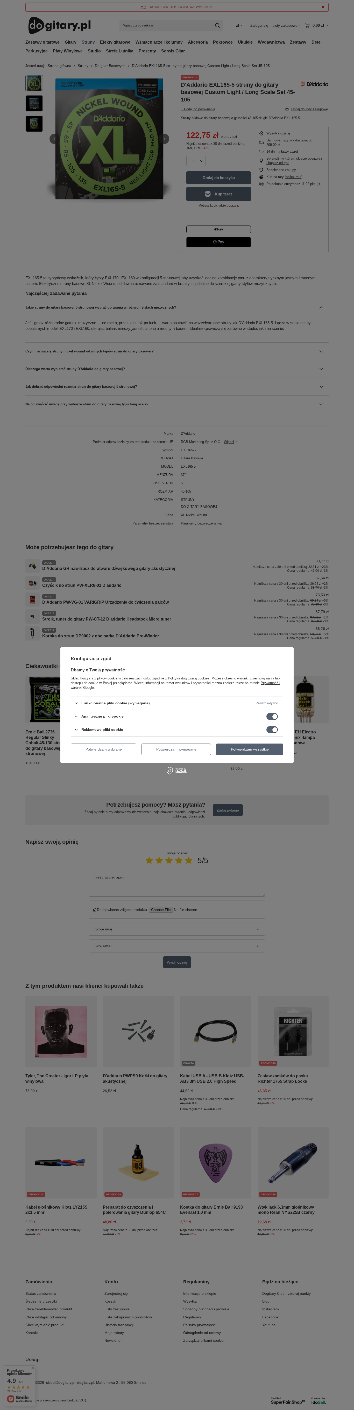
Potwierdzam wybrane (104, 749)
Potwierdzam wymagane (176, 749)
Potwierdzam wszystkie (250, 749)
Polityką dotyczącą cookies (188, 678)
